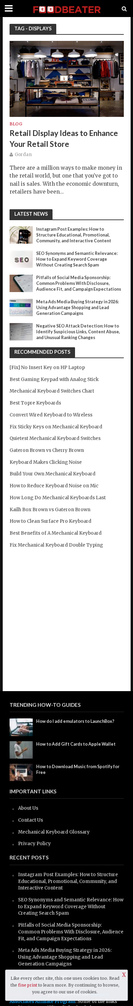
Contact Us (30, 820)
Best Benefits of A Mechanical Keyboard (56, 533)
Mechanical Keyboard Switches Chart (52, 391)
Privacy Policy (34, 844)
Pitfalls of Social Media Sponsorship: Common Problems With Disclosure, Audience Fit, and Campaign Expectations (78, 283)
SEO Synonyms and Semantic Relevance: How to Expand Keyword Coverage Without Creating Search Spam (77, 259)
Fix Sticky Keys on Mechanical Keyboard (56, 427)
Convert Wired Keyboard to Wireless (51, 415)
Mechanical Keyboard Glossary (54, 832)
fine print (27, 985)
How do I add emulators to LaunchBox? (75, 721)
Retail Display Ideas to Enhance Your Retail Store (64, 138)
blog (16, 124)
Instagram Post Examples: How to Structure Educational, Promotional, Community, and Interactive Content (73, 235)
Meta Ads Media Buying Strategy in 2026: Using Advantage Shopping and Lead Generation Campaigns (77, 307)
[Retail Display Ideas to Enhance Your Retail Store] (67, 78)
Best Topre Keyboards (35, 403)
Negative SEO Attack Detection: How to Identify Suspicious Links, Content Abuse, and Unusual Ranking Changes (78, 331)
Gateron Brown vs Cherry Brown (47, 450)
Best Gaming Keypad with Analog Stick (54, 379)
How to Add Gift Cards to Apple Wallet (76, 744)
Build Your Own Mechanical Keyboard (52, 474)
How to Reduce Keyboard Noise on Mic (54, 486)
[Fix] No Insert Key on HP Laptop (47, 367)
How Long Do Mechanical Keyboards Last (58, 498)
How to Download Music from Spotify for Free (77, 769)
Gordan (23, 154)
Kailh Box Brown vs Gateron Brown (50, 510)
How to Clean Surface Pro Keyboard (50, 521)
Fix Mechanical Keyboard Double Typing (56, 545)
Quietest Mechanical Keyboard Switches (55, 438)
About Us (28, 808)
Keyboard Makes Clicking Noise (46, 462)
